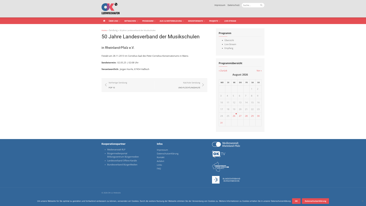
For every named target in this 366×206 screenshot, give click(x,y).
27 (240, 115)
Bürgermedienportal (117, 153)
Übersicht (229, 40)
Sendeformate (195, 21)
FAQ (159, 168)
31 (221, 122)
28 (246, 115)
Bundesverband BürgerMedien (122, 164)
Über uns (113, 21)
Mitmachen (130, 21)
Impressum (219, 5)
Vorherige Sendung (118, 85)
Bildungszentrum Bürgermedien (123, 156)
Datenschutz (234, 5)
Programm (147, 21)
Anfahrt (160, 161)
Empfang (228, 48)
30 (258, 115)
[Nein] (362, 201)
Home (104, 30)
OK (296, 201)
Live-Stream (230, 21)
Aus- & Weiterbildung (171, 21)
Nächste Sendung (189, 85)
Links (159, 164)
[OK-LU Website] (104, 20)
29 (252, 115)
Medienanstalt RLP (116, 149)
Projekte (213, 21)
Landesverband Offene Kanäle (122, 160)
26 (234, 115)
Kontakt (160, 157)
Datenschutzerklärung (167, 153)
